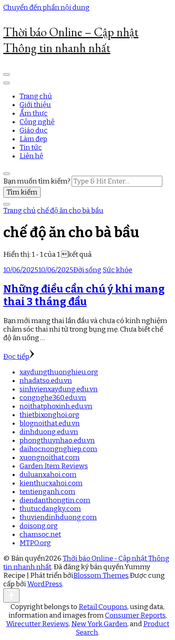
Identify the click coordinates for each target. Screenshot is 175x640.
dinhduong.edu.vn (49, 432)
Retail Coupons (103, 607)
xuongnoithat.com (50, 457)
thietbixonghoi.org (49, 415)
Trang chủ (36, 96)
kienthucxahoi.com (51, 483)
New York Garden (99, 624)
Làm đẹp (33, 139)
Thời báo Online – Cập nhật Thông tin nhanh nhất (70, 40)
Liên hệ (31, 156)
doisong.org (39, 526)
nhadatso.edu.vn (46, 380)
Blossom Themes (101, 575)
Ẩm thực (34, 113)
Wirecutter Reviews (37, 624)
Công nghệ (37, 122)
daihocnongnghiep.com (58, 449)
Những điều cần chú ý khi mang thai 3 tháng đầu (84, 295)
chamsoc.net (40, 534)
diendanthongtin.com (55, 500)
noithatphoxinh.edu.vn (56, 406)
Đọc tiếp (16, 356)
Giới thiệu (35, 104)
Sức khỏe (117, 270)
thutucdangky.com (50, 509)
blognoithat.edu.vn (50, 423)
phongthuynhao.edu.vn (57, 440)
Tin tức (31, 147)
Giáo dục (34, 130)
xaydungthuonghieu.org (59, 372)
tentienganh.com (47, 491)
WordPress (44, 584)
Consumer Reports (135, 615)
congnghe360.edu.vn (53, 397)
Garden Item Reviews (54, 466)
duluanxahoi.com (48, 474)
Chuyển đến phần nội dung (46, 7)
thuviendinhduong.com (58, 517)
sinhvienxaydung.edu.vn (59, 389)
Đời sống (87, 270)
